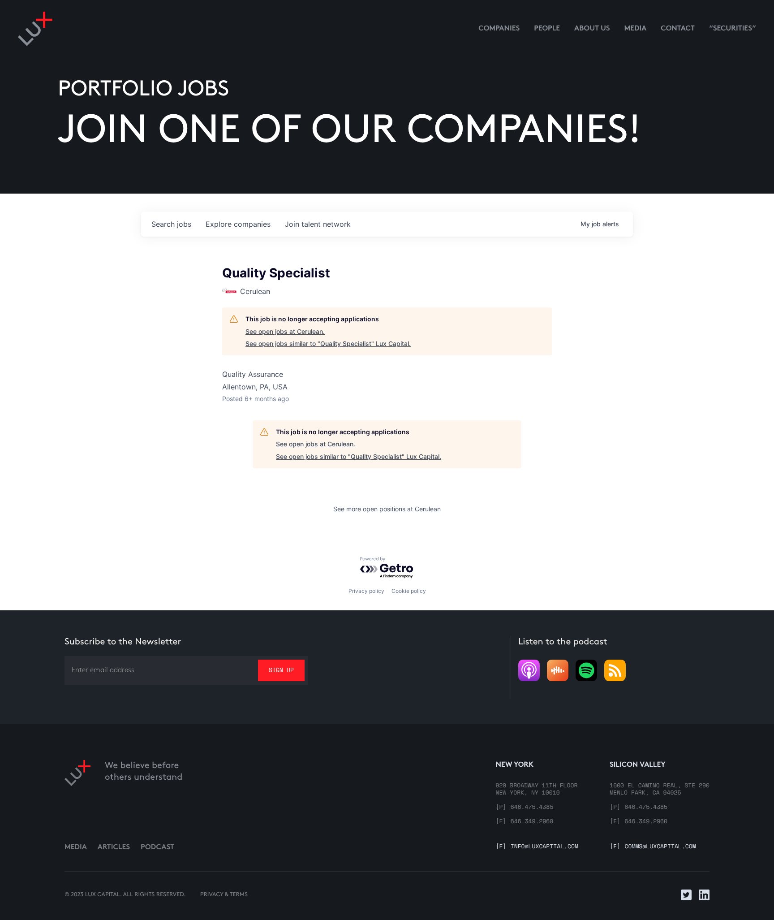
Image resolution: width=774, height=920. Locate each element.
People (547, 29)
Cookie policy (408, 590)
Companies (499, 29)
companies (238, 224)
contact (678, 29)
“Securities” (732, 29)
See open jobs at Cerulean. (285, 331)
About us (592, 29)
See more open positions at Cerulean (387, 509)
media (635, 29)
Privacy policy (366, 590)
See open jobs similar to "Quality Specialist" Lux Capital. (328, 343)
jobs (171, 224)
